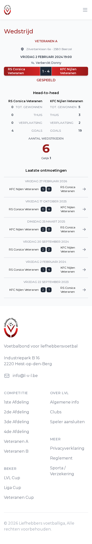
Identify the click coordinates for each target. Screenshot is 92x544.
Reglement (61, 458)
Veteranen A (16, 441)
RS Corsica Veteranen (16, 71)
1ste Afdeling (16, 402)
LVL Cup (12, 477)
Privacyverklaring (67, 448)
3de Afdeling (16, 421)
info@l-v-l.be (25, 375)
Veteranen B (16, 451)
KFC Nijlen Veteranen (68, 71)
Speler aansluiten (67, 421)
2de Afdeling (16, 412)
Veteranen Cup (19, 497)
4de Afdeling (16, 431)
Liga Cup (12, 487)
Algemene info (64, 402)
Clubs (55, 412)
